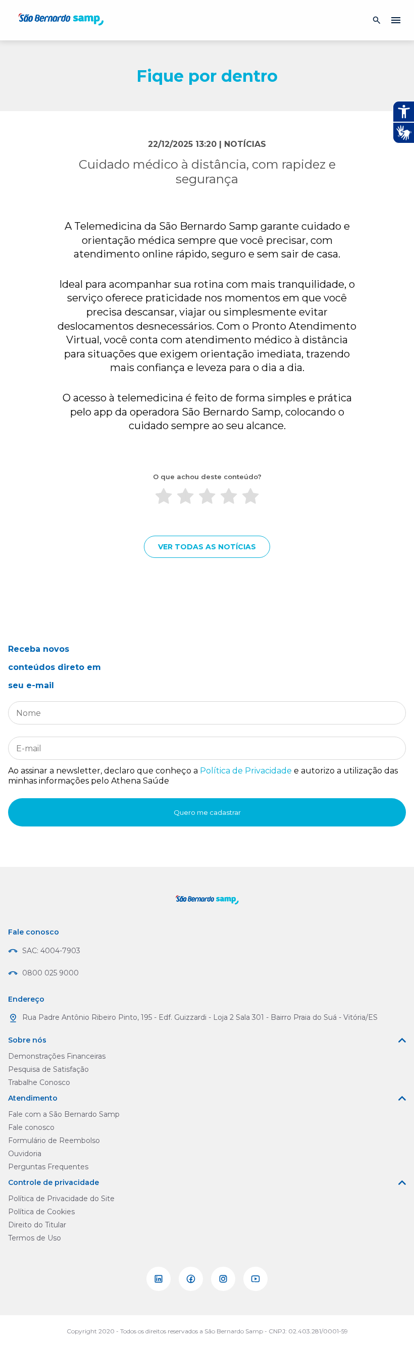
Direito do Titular (37, 1224)
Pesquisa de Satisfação (48, 1069)
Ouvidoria (24, 1153)
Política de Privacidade (246, 770)
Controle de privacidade (53, 1182)
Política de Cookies (41, 1211)
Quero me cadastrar (207, 812)
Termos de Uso (34, 1237)
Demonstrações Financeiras (57, 1056)
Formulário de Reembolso (54, 1140)
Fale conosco (31, 1127)
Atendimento (33, 1098)
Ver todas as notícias (207, 546)
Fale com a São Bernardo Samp (64, 1114)
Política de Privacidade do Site (61, 1198)
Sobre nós (27, 1040)
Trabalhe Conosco (39, 1082)
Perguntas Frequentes (48, 1166)
